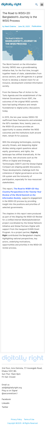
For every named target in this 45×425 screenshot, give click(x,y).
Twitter (5, 407)
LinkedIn (5, 403)
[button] (42, 4)
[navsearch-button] (36, 4)
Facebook (6, 399)
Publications (36, 26)
